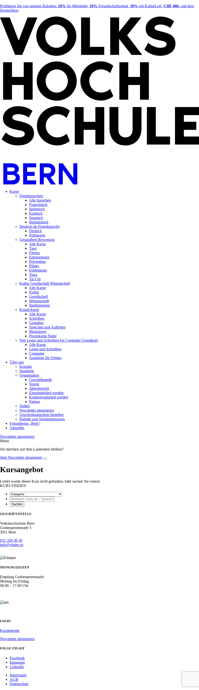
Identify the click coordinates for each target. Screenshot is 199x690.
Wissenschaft (39, 301)
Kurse (14, 191)
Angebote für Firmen (45, 358)
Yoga (33, 275)
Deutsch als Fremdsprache (39, 226)
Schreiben (36, 318)
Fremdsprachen (31, 196)
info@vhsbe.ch (11, 545)
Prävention (37, 261)
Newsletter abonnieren (36, 410)
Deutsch (35, 231)
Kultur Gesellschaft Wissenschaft (44, 283)
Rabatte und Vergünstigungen (42, 419)
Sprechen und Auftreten (47, 327)
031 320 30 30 (11, 540)
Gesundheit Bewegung (37, 240)
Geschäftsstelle (40, 380)
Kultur (34, 292)
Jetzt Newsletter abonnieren (21, 457)
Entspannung (39, 257)
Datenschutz (19, 684)
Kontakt (25, 366)
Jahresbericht (39, 388)
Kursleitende (9, 630)
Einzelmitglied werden (46, 393)
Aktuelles (17, 428)
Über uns (17, 362)
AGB (14, 679)
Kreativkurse (29, 310)
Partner (34, 401)
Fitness (34, 253)
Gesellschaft (38, 296)
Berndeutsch (38, 222)
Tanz (33, 248)
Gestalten (36, 323)
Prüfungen (37, 235)
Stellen (24, 406)
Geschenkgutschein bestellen (41, 415)
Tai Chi (35, 279)
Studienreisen (39, 305)
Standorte (26, 371)
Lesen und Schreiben (45, 349)
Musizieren (37, 331)
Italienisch (37, 209)
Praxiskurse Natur (43, 336)
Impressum (18, 675)
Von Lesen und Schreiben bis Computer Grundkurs (58, 340)
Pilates (34, 266)
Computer (36, 353)
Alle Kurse (37, 244)
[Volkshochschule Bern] (99, 183)
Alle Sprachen (40, 200)
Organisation (29, 375)
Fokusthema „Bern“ (25, 423)
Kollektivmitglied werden (48, 397)
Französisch (38, 205)
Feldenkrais (38, 270)
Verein (34, 384)
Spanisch (36, 218)
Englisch (35, 213)
